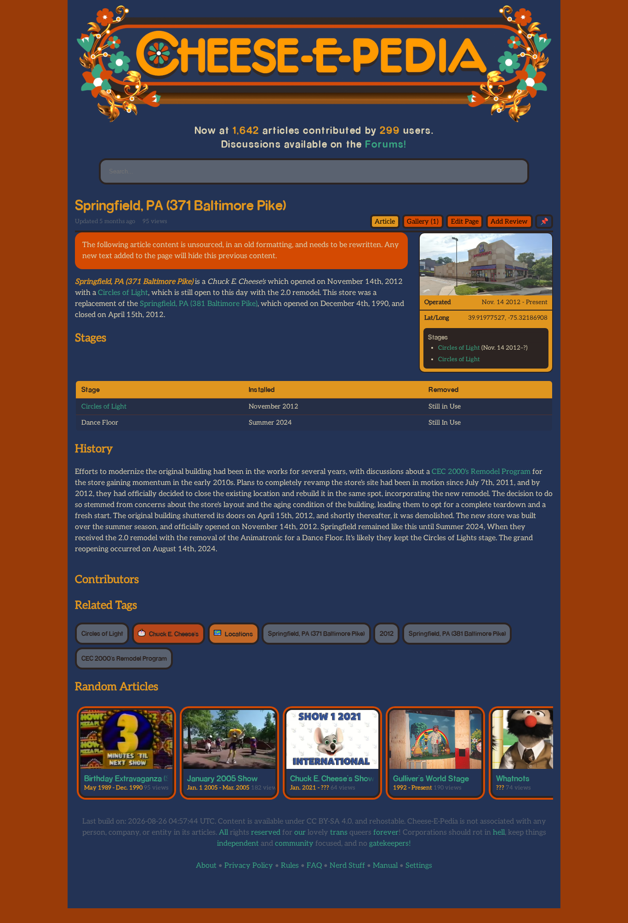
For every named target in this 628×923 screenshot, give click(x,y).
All (223, 832)
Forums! (386, 144)
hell (499, 832)
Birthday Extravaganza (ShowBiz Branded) (156, 778)
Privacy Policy (248, 865)
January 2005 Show (222, 778)
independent (238, 843)
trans (339, 832)
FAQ (314, 865)
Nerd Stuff (347, 865)
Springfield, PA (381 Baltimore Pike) (198, 304)
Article (385, 221)
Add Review (509, 221)
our (300, 832)
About (206, 865)
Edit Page (465, 221)
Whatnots (513, 778)
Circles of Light (459, 348)
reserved (265, 832)
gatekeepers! (390, 843)
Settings (418, 865)
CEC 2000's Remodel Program (481, 471)
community (294, 843)
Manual (385, 865)
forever (386, 832)
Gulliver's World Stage (431, 778)
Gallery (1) (423, 221)
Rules (290, 865)
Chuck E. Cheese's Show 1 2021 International (366, 778)
